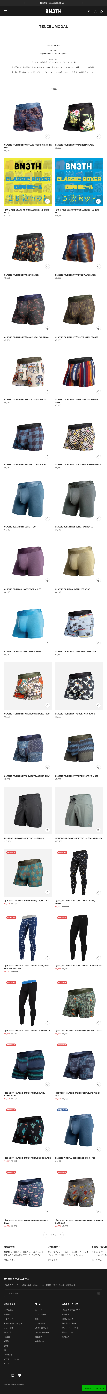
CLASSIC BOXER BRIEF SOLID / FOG (20, 527)
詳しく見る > (9, 1260)
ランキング (8, 1319)
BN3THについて (42, 1328)
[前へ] (24, 3)
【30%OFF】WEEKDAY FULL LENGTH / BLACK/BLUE (27, 1030)
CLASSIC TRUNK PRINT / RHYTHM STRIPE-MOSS (76, 776)
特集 (37, 1319)
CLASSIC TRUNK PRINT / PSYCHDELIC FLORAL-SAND (78, 464)
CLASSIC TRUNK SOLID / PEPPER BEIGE (72, 589)
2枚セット (8, 1354)
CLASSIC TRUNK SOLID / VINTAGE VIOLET (22, 589)
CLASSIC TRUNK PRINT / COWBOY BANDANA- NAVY (27, 776)
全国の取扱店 (40, 1323)
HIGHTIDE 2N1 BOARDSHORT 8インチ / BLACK (24, 838)
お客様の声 (39, 1341)
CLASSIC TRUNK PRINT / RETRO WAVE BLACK (75, 275)
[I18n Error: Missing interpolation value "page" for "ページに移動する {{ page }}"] (60, 1235)
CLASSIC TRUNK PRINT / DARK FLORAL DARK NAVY (26, 337)
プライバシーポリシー (71, 1328)
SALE (6, 1363)
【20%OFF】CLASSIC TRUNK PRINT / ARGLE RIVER (26, 901)
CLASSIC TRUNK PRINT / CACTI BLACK (21, 275)
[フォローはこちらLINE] (19, 1375)
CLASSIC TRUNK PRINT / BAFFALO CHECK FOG (25, 464)
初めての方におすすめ (13, 1323)
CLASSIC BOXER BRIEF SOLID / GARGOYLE (74, 527)
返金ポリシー (67, 1332)
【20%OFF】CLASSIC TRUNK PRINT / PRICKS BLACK (27, 1158)
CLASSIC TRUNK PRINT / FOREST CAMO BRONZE (76, 337)
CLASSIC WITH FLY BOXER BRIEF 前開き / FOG (75, 1158)
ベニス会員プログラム (71, 1310)
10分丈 (7, 1337)
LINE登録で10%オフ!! (92, 1388)
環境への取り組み (42, 1332)
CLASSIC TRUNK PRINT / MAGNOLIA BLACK (74, 145)
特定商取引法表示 (69, 1323)
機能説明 (38, 1337)
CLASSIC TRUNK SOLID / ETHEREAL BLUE (22, 651)
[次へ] (82, 3)
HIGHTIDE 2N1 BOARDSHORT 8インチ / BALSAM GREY (78, 838)
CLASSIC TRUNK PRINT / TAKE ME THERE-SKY (75, 651)
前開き (7, 1341)
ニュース (38, 1310)
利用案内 (65, 1314)
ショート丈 (8, 1328)
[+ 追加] (47, 136)
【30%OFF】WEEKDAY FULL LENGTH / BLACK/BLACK (79, 966)
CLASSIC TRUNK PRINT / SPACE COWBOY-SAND (25, 399)
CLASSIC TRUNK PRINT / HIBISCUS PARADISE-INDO (27, 714)
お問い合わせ (67, 1319)
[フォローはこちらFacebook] (6, 1375)
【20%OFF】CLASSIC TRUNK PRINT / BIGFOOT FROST (79, 1030)
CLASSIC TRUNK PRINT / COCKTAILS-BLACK (75, 714)
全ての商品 (8, 1310)
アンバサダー (40, 1314)
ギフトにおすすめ (11, 1359)
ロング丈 (7, 1332)
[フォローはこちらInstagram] (12, 1375)
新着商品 (7, 1314)
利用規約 (65, 1337)
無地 (6, 1346)
